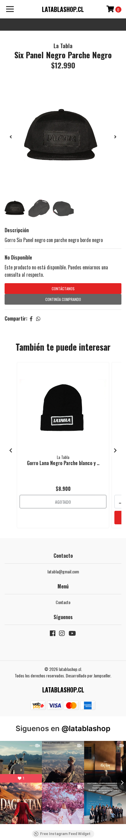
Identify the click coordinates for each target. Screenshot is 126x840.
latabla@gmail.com (63, 571)
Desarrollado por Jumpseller (88, 675)
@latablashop (85, 728)
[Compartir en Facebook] (31, 318)
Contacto (63, 602)
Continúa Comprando (63, 299)
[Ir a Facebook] (52, 634)
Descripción (17, 230)
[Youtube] (72, 634)
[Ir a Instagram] (62, 634)
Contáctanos (63, 288)
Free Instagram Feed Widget (65, 834)
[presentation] (11, 136)
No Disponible (18, 257)
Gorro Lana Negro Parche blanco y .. (63, 463)
